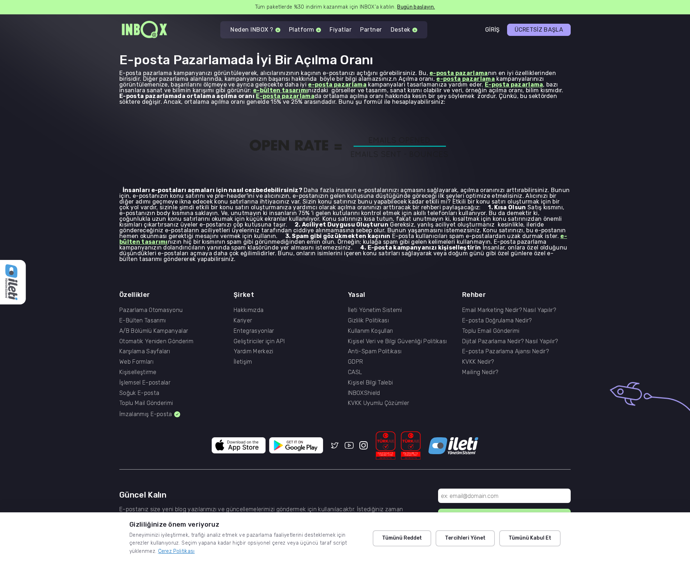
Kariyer (243, 320)
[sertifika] (385, 446)
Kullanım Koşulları (370, 331)
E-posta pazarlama (514, 84)
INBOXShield (364, 393)
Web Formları (136, 362)
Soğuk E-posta (139, 393)
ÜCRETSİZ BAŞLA (539, 29)
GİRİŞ (492, 29)
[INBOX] (144, 29)
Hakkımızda (248, 310)
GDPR (355, 362)
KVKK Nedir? (478, 362)
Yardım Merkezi (253, 351)
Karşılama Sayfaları (144, 351)
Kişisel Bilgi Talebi (370, 383)
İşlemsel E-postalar (144, 383)
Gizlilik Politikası (368, 320)
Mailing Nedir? (480, 372)
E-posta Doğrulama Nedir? (497, 320)
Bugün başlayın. (416, 7)
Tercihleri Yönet (465, 538)
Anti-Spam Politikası (374, 351)
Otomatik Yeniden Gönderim (156, 341)
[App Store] (239, 446)
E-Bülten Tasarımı (142, 320)
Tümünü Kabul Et (530, 538)
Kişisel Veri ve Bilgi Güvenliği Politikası (397, 341)
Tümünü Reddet (402, 538)
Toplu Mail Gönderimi (146, 403)
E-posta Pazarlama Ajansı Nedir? (505, 351)
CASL (355, 372)
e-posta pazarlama (458, 73)
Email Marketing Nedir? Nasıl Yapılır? (509, 310)
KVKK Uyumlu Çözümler (378, 403)
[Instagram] (363, 446)
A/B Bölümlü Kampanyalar (153, 331)
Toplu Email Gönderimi (491, 331)
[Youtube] (349, 446)
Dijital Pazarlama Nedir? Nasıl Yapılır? (510, 341)
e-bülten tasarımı (280, 90)
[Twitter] (334, 446)
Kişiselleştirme (138, 372)
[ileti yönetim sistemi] (453, 446)
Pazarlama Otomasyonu (151, 310)
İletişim (243, 362)
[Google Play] (296, 446)
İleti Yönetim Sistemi (375, 310)
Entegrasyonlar (254, 331)
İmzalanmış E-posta (145, 414)
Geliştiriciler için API (259, 341)
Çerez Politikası (176, 551)
